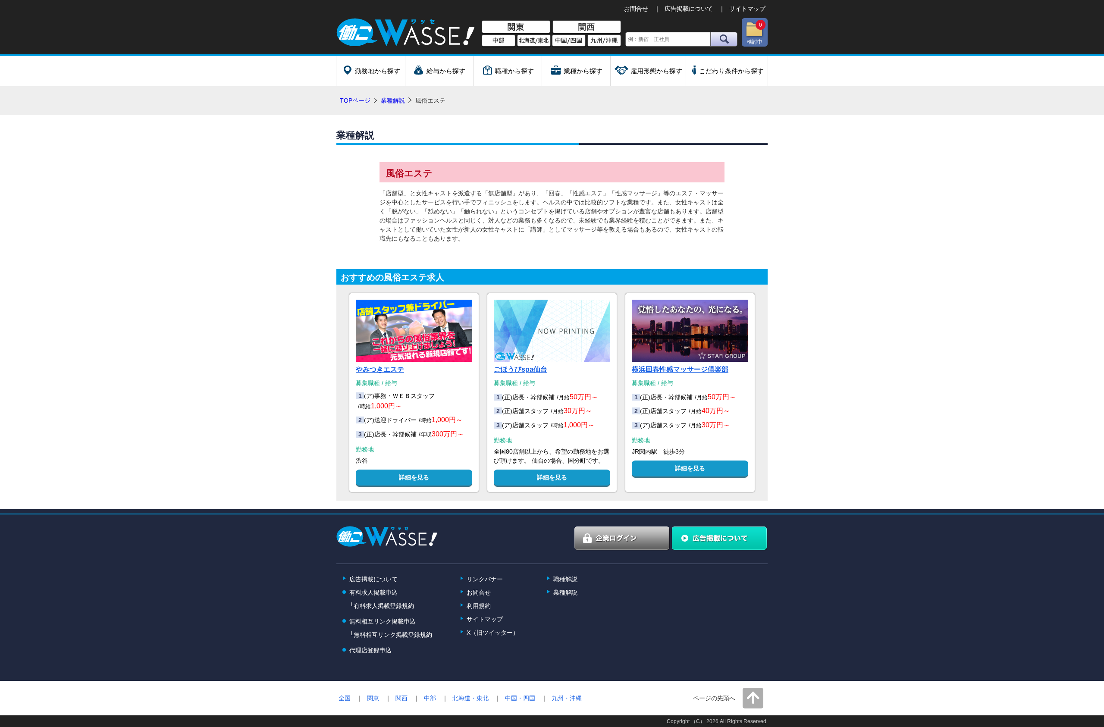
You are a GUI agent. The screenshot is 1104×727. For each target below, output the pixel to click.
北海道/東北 (534, 41)
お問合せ (636, 8)
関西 (586, 27)
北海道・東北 (470, 698)
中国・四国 (520, 698)
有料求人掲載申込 (373, 592)
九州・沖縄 (567, 698)
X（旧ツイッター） (493, 632)
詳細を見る (414, 477)
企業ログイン (622, 538)
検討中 (754, 33)
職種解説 (565, 579)
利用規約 (479, 605)
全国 (345, 698)
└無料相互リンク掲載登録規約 (390, 634)
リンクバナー (485, 579)
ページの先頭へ (714, 698)
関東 (516, 27)
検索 (724, 39)
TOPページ (355, 100)
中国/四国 (569, 41)
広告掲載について (689, 8)
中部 (498, 41)
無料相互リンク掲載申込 (382, 621)
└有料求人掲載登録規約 (381, 605)
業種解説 (393, 100)
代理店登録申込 (370, 650)
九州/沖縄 (604, 41)
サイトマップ (747, 8)
